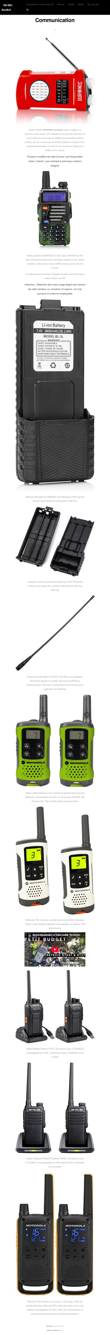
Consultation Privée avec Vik (40, 4)
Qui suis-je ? (93, 4)
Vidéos (71, 4)
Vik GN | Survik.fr (57, 1326)
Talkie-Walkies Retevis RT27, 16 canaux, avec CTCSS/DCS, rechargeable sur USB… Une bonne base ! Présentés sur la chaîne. (55, 1052)
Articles (60, 4)
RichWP (61, 1330)
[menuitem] (39, 4)
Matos (81, 4)
